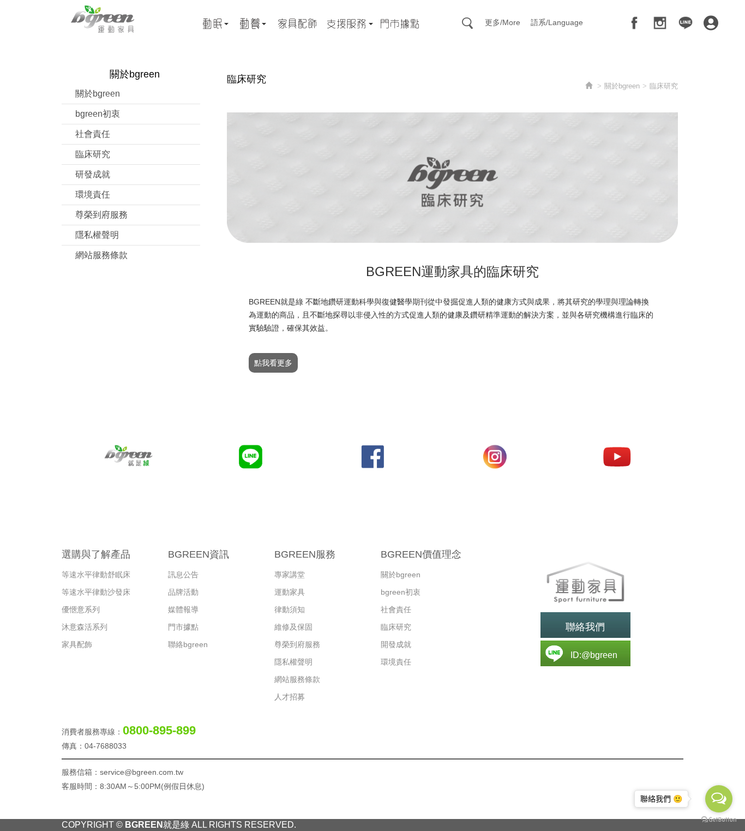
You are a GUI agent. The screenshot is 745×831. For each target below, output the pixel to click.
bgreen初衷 (97, 113)
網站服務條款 (101, 255)
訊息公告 (183, 574)
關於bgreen (97, 93)
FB (634, 23)
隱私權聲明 (97, 235)
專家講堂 (289, 574)
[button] (585, 582)
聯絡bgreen (188, 644)
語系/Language (557, 22)
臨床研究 (92, 154)
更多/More (502, 22)
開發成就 (396, 644)
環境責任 (92, 194)
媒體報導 (183, 609)
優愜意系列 (81, 609)
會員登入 (711, 25)
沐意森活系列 (84, 627)
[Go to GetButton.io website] (718, 819)
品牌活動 (183, 592)
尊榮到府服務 (101, 214)
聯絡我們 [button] (585, 626)
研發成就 (92, 174)
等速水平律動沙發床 (96, 592)
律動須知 (289, 609)
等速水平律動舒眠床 (96, 574)
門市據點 (183, 627)
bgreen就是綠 (102, 19)
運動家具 (289, 592)
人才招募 (289, 696)
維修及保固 (293, 627)
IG (660, 23)
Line (685, 23)
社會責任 (92, 134)
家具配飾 (77, 644)
